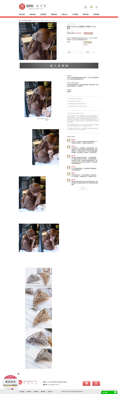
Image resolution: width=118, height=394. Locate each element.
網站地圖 (22, 391)
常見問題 (96, 14)
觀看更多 (83, 188)
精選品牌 (54, 14)
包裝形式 (64, 14)
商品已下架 (87, 42)
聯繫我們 (43, 391)
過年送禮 (22, 14)
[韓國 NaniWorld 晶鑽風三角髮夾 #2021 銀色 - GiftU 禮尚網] (39, 6)
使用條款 (36, 391)
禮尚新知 (86, 14)
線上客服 (105, 392)
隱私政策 (29, 391)
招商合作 (50, 391)
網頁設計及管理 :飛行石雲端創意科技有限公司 (72, 391)
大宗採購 (75, 14)
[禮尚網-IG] (96, 383)
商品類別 (43, 14)
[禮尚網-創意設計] (86, 383)
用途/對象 (32, 14)
